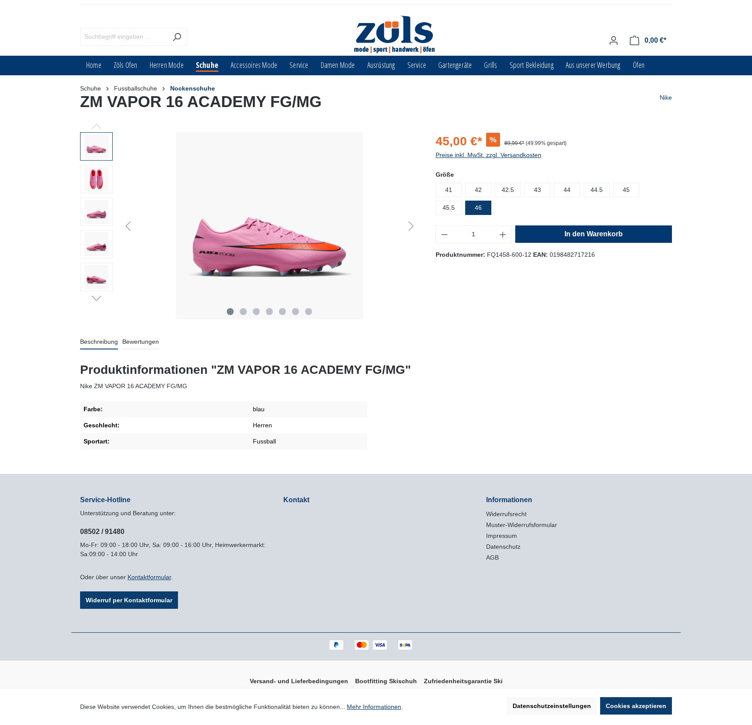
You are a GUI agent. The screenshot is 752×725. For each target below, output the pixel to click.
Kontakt (296, 499)
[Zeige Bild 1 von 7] (230, 311)
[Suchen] (177, 37)
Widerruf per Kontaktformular (129, 600)
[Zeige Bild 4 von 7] (269, 311)
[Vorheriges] (127, 226)
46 (478, 207)
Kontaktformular (149, 577)
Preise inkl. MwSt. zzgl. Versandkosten (488, 154)
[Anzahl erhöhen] (503, 234)
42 (478, 189)
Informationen (509, 499)
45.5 (449, 207)
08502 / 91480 (102, 531)
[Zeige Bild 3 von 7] (256, 311)
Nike (666, 97)
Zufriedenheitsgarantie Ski (463, 681)
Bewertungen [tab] (140, 341)
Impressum (501, 535)
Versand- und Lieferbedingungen (299, 681)
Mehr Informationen (374, 706)
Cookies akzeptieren (636, 705)
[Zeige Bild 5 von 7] (282, 311)
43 (537, 189)
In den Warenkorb (593, 234)
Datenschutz (503, 546)
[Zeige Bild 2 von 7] (243, 311)
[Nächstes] (411, 226)
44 (567, 189)
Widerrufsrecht (506, 513)
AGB (492, 557)
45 (626, 189)
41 (448, 189)
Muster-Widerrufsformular (521, 524)
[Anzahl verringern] (444, 234)
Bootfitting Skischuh (386, 681)
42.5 (508, 189)
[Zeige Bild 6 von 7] (295, 311)
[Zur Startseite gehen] (395, 35)
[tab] (99, 342)
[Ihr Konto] (613, 40)
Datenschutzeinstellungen (552, 705)
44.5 (597, 189)
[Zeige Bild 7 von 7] (308, 311)
